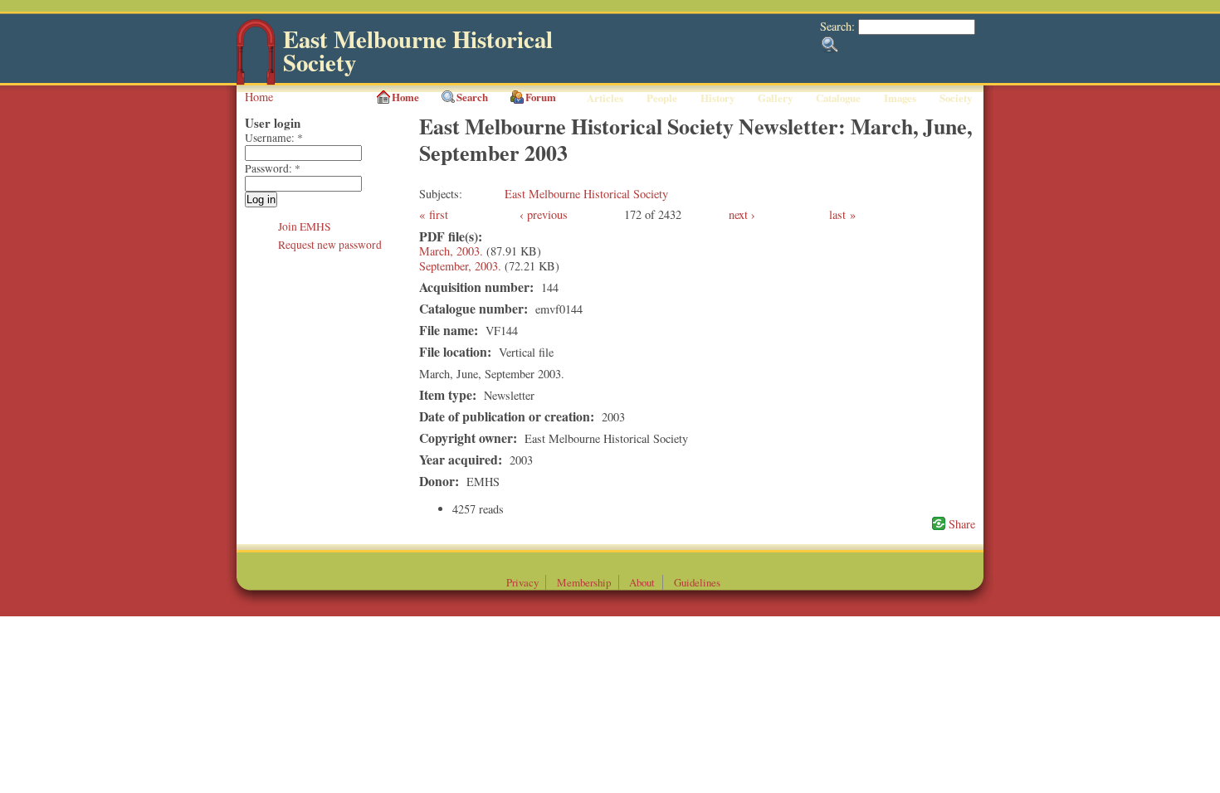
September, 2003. (460, 266)
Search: (839, 26)
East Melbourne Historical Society (418, 51)
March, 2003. (451, 251)
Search (472, 97)
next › (742, 214)
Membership (584, 582)
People (662, 97)
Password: (272, 168)
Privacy (522, 582)
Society (955, 97)
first (438, 214)
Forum (540, 97)
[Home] (256, 81)
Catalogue (838, 97)
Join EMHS (304, 226)
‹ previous (544, 214)
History (717, 97)
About (642, 582)
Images (900, 97)
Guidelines (697, 582)
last (837, 214)
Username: (274, 137)
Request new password (330, 244)
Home (259, 97)
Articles (605, 97)
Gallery (775, 97)
